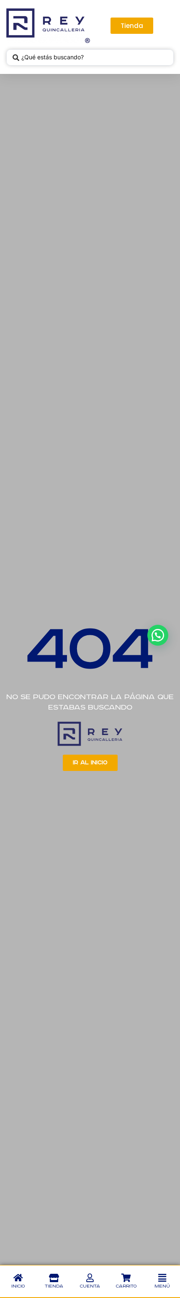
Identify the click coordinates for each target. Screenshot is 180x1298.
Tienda (54, 1286)
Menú (162, 1286)
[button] (162, 1278)
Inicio (18, 1286)
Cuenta (90, 1286)
